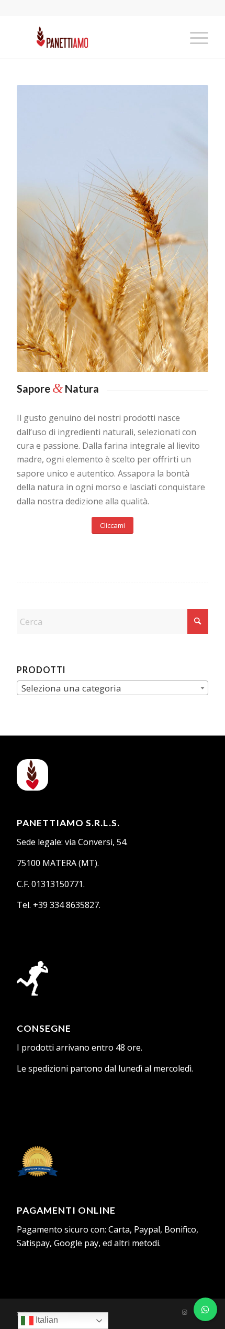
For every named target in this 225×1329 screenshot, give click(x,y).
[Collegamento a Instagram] (185, 1312)
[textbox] (112, 688)
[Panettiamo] (93, 37)
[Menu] (193, 37)
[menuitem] (193, 37)
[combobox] (112, 687)
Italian (45, 1319)
